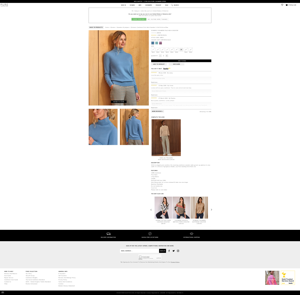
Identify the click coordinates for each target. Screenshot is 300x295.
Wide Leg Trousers (166, 158)
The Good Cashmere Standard (35, 279)
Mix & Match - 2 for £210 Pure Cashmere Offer (150, 1)
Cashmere (148, 5)
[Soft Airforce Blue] (152, 43)
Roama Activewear (32, 284)
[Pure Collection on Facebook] (169, 251)
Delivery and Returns (10, 273)
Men (140, 5)
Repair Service (8, 277)
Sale (166, 5)
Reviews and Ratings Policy (67, 277)
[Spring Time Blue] (156, 43)
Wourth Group (30, 275)
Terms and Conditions (65, 281)
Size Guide (7, 275)
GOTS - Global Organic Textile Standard (38, 281)
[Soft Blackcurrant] (160, 43)
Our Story (29, 273)
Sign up (162, 251)
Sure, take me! (138, 19)
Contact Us (7, 281)
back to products (96, 27)
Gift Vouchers (63, 275)
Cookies (61, 284)
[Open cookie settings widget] (3, 292)
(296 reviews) (162, 35)
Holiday (158, 5)
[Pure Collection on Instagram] (178, 251)
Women (132, 5)
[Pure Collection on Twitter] (174, 251)
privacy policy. (175, 262)
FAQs (6, 284)
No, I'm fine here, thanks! (158, 19)
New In (123, 5)
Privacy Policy (63, 279)
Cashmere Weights (32, 277)
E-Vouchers (62, 273)
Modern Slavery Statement (67, 286)
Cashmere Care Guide (11, 279)
